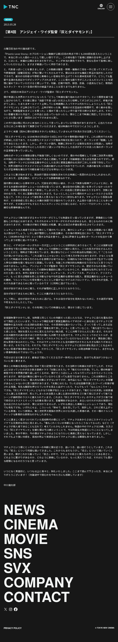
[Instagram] (10, 609)
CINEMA (31, 524)
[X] (5, 609)
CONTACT (37, 596)
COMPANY (38, 582)
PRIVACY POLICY (13, 628)
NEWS (24, 509)
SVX (17, 567)
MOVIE (26, 538)
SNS (18, 553)
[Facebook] (16, 609)
